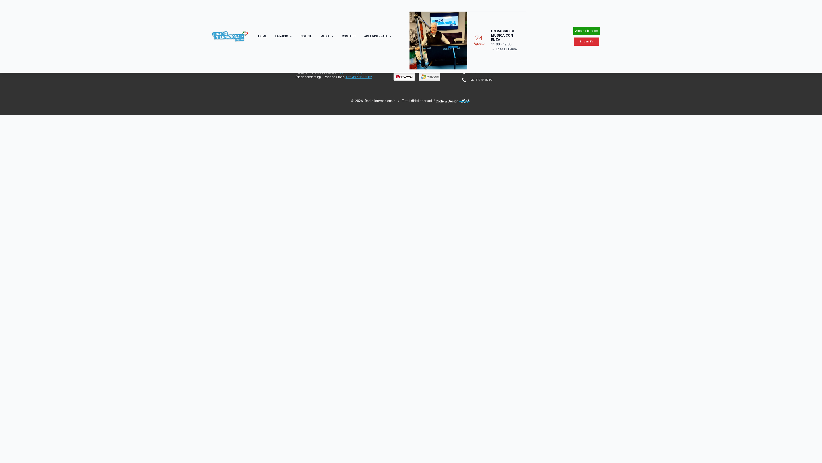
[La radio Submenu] (292, 36)
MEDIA (324, 36)
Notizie (306, 36)
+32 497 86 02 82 (358, 77)
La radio (281, 36)
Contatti (349, 36)
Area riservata (375, 36)
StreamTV (586, 41)
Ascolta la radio (586, 30)
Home (262, 36)
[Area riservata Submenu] (391, 36)
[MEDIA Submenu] (333, 36)
